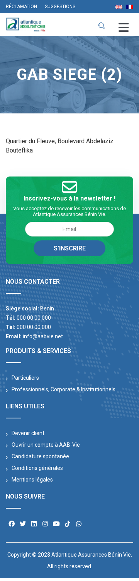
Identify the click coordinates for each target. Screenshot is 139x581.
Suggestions (60, 6)
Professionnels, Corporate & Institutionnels (63, 389)
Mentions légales (32, 479)
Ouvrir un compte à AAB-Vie (46, 445)
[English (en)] (118, 6)
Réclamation (21, 6)
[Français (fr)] (129, 6)
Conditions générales (37, 468)
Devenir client (28, 433)
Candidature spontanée (40, 456)
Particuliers (25, 378)
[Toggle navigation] (124, 28)
